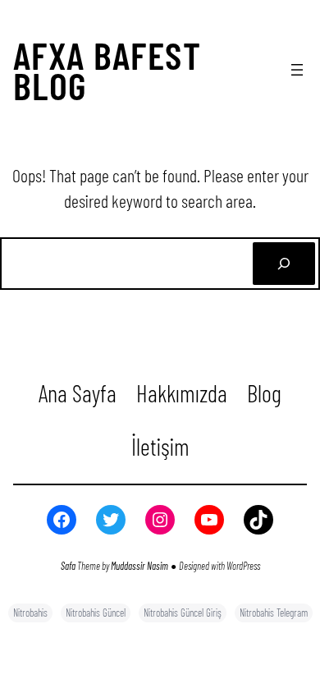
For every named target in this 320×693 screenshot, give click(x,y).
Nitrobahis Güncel (96, 612)
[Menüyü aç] (297, 70)
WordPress (243, 565)
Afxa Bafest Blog (107, 69)
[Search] (284, 263)
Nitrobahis (30, 612)
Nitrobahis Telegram (274, 612)
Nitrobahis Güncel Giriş (183, 612)
